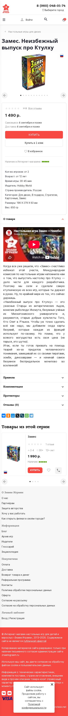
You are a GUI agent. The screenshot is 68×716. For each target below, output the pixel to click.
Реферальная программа (16, 579)
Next (63, 95)
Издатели (7, 541)
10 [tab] (44, 95)
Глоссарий (8, 546)
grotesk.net (59, 706)
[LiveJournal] (22, 416)
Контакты (7, 585)
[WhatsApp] (27, 416)
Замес (22, 198)
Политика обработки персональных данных (27, 590)
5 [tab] (31, 95)
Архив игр (7, 536)
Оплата (6, 564)
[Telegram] (31, 416)
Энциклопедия (10, 551)
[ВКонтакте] (4, 416)
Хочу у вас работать (13, 513)
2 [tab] (23, 95)
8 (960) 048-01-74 (51, 6)
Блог (4, 531)
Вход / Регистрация (13, 618)
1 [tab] (20, 95)
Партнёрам (8, 503)
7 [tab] (36, 95)
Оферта (6, 595)
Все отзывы (35, 108)
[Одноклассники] (8, 416)
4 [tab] (28, 95)
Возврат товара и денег (15, 574)
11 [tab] (47, 95)
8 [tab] (39, 95)
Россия (37, 190)
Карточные (11, 198)
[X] (17, 416)
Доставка (7, 569)
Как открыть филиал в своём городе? (23, 518)
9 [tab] (41, 95)
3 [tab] (26, 95)
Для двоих (24, 194)
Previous (5, 95)
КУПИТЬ (34, 134)
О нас (5, 498)
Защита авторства (12, 508)
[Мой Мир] (13, 416)
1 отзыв (50, 444)
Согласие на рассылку (14, 600)
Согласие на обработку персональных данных (28, 605)
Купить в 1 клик (34, 143)
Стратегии (51, 194)
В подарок (38, 194)
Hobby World (24, 185)
